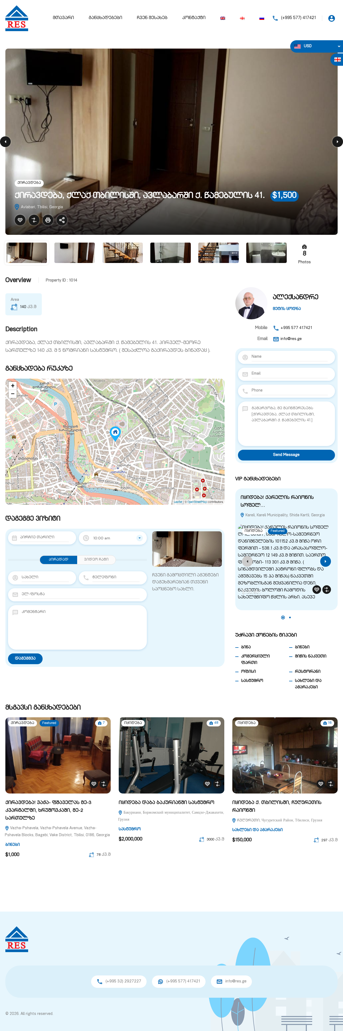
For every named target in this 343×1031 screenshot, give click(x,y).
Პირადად (58, 560)
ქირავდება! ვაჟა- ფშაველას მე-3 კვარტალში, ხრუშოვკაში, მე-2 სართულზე (48, 811)
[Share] (62, 220)
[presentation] (247, 561)
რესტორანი (307, 672)
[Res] (16, 18)
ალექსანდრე (295, 298)
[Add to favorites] (20, 220)
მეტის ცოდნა (287, 309)
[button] (283, 617)
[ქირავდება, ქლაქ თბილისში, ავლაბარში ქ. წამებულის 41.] (115, 434)
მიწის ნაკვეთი (310, 657)
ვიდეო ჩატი (96, 560)
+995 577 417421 (296, 328)
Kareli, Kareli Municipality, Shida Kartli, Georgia (284, 515)
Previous (5, 141)
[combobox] (113, 538)
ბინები (302, 647)
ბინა (246, 647)
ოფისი (248, 672)
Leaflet (178, 502)
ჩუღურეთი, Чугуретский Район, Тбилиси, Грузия (279, 820)
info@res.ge (291, 339)
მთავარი (63, 18)
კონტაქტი (194, 18)
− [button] (12, 394)
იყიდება (254, 531)
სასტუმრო (252, 681)
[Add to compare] (34, 220)
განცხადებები (105, 18)
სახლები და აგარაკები (257, 830)
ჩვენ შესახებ (152, 18)
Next (337, 141)
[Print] (48, 220)
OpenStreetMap (197, 502)
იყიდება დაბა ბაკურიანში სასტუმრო (166, 803)
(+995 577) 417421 (298, 18)
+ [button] (12, 386)
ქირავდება (29, 183)
